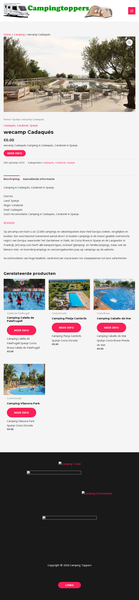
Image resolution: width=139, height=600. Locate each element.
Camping (19, 34)
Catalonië (22, 125)
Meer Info (14, 153)
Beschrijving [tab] (12, 179)
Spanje (16, 119)
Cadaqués (10, 125)
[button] (129, 42)
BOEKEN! (9, 223)
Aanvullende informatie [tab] (38, 179)
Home (7, 34)
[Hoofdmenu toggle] (131, 10)
